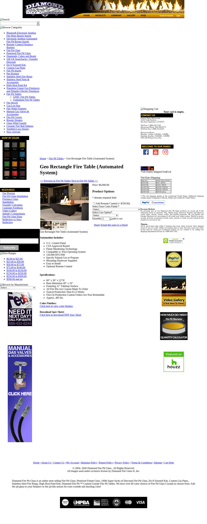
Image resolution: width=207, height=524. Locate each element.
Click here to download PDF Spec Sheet (60, 314)
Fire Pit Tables (13, 94)
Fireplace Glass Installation (10, 200)
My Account (72, 462)
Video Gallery (9, 210)
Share (97, 225)
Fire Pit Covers (14, 117)
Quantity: (97, 218)
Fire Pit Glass (13, 50)
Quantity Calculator (12, 205)
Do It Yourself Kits (16, 65)
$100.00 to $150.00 (16, 270)
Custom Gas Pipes (15, 67)
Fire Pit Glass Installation (15, 196)
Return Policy (106, 462)
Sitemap (158, 462)
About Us (46, 462)
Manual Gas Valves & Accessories (17, 113)
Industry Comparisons (13, 213)
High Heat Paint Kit (16, 85)
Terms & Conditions (141, 462)
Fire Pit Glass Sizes (12, 216)
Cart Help (169, 462)
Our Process (8, 193)
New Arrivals (13, 131)
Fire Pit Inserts (13, 70)
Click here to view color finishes (56, 306)
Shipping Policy (89, 462)
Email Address (5, 237)
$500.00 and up (14, 279)
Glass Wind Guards (16, 123)
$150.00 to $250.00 (16, 273)
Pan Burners (12, 73)
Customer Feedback (12, 207)
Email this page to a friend (114, 225)
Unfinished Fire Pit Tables (26, 99)
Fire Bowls (12, 102)
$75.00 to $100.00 (15, 267)
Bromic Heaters (14, 120)
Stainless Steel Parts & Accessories (17, 81)
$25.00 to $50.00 (15, 261)
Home (43, 158)
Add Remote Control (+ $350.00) (113, 203)
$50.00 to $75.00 (15, 264)
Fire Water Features (16, 108)
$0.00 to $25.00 (14, 258)
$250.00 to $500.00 (16, 276)
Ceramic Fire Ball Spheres (19, 126)
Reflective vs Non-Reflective (12, 221)
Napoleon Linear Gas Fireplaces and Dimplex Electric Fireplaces (22, 89)
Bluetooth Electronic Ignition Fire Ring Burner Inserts (21, 34)
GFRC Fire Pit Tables (24, 97)
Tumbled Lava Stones (17, 129)
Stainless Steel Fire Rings (19, 76)
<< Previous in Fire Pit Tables (55, 180)
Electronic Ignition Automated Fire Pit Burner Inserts (21, 40)
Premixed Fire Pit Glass (18, 53)
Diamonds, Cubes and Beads (21, 56)
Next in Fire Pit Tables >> (84, 180)
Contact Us (58, 462)
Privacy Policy (122, 462)
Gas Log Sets (13, 105)
